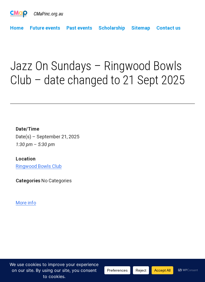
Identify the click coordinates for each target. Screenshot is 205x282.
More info (26, 203)
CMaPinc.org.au (48, 14)
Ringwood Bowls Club (39, 166)
